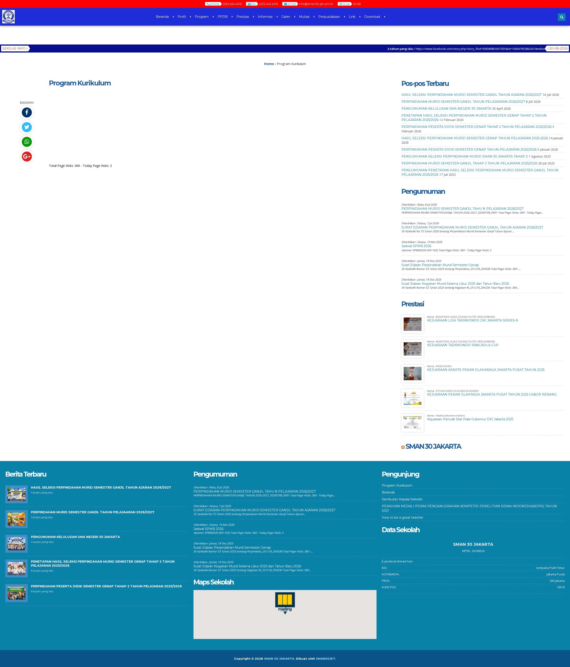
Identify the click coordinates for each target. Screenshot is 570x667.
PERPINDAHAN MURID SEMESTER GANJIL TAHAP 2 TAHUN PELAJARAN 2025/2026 (469, 163)
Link (352, 17)
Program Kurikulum (397, 485)
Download (372, 17)
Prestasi (242, 17)
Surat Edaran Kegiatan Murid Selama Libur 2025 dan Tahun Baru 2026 (455, 284)
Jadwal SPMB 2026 (416, 246)
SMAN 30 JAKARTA (433, 446)
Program (202, 17)
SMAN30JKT (325, 658)
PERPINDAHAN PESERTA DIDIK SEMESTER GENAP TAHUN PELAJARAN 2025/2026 (469, 150)
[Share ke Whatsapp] (26, 142)
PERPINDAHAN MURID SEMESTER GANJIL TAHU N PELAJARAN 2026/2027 (462, 209)
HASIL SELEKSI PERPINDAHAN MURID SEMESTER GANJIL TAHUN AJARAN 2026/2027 (471, 95)
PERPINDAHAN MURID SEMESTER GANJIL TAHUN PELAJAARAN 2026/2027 (463, 102)
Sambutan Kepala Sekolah (402, 499)
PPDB (223, 17)
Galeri (285, 17)
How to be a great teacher (402, 517)
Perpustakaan (329, 17)
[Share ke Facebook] (26, 112)
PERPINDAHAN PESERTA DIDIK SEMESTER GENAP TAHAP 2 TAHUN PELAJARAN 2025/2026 (476, 127)
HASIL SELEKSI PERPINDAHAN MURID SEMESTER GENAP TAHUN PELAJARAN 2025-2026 (474, 138)
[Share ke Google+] (26, 156)
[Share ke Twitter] (26, 127)
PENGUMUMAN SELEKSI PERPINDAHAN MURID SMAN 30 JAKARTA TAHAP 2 (464, 156)
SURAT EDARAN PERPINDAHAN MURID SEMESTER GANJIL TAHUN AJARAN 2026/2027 (472, 227)
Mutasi (304, 17)
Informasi (265, 17)
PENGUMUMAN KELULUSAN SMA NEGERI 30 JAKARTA (446, 109)
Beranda (162, 17)
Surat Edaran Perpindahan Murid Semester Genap (440, 265)
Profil (182, 17)
